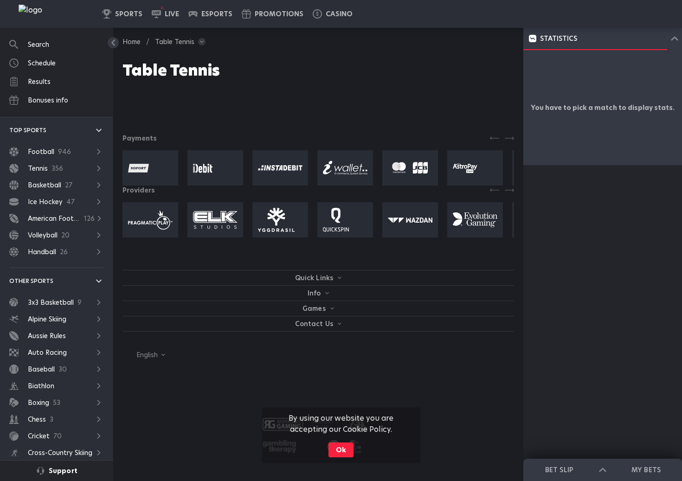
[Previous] (494, 138)
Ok (341, 450)
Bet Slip (559, 470)
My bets (645, 470)
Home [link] (131, 41)
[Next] (509, 138)
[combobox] (143, 354)
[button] (333, 14)
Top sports (27, 130)
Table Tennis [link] (174, 41)
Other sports (31, 281)
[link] (51, 14)
